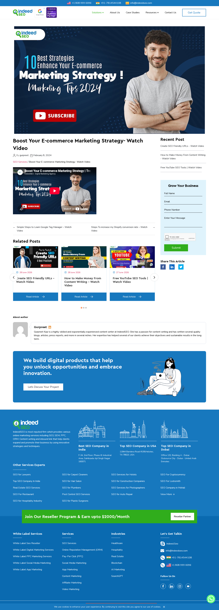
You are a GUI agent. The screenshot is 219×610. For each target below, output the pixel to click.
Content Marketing (71, 576)
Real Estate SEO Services (26, 487)
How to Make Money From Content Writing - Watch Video (182, 156)
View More (166, 494)
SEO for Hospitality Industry (27, 500)
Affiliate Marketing (71, 582)
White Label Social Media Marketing (32, 563)
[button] (81, 308)
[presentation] (13, 277)
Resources (151, 12)
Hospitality (117, 549)
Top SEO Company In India (26, 481)
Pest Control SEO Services (76, 494)
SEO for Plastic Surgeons (75, 500)
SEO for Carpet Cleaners (75, 474)
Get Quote (194, 12)
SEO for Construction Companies (128, 481)
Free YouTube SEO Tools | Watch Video (181, 167)
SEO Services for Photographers (128, 487)
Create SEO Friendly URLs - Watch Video (182, 146)
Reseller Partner (182, 516)
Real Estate (117, 556)
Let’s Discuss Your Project (43, 387)
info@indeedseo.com (141, 3)
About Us (115, 12)
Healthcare (117, 543)
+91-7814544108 (111, 3)
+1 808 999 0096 (81, 3)
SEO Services (20, 162)
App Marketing (70, 569)
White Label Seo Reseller (26, 543)
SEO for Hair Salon (71, 481)
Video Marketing (70, 589)
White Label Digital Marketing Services (33, 549)
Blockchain (116, 563)
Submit (176, 248)
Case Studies (133, 12)
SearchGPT (117, 576)
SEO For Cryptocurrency (172, 474)
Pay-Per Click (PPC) (72, 556)
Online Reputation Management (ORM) (82, 549)
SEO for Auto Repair (122, 494)
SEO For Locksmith (170, 481)
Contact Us (170, 12)
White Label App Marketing (27, 569)
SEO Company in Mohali (172, 487)
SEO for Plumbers (71, 487)
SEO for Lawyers (22, 474)
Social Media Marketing (74, 563)
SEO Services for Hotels (124, 474)
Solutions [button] (97, 12)
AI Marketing (118, 569)
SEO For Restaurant (23, 494)
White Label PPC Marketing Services (32, 556)
